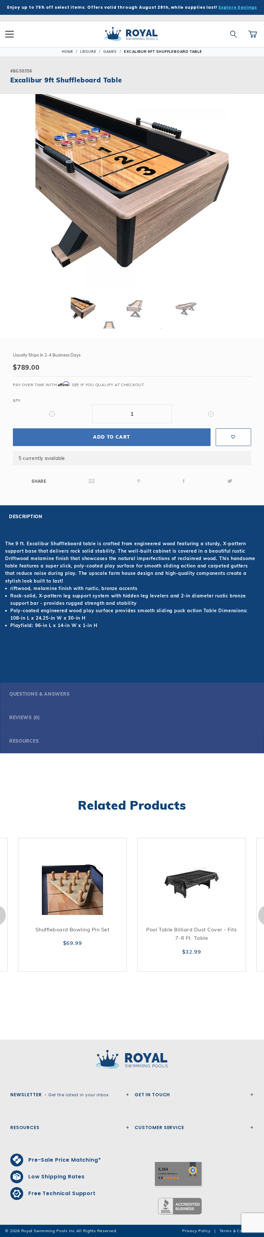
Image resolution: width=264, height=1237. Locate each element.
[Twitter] (229, 481)
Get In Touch (152, 1094)
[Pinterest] (138, 481)
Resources (24, 741)
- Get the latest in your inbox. (60, 1094)
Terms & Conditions (239, 1230)
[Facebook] (184, 481)
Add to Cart (111, 437)
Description (25, 516)
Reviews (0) (24, 717)
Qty (16, 400)
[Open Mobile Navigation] (9, 34)
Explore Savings (238, 7)
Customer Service (159, 1127)
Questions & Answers (39, 694)
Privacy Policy (196, 1230)
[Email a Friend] (92, 481)
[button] (10, 201)
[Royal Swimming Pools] (129, 1059)
